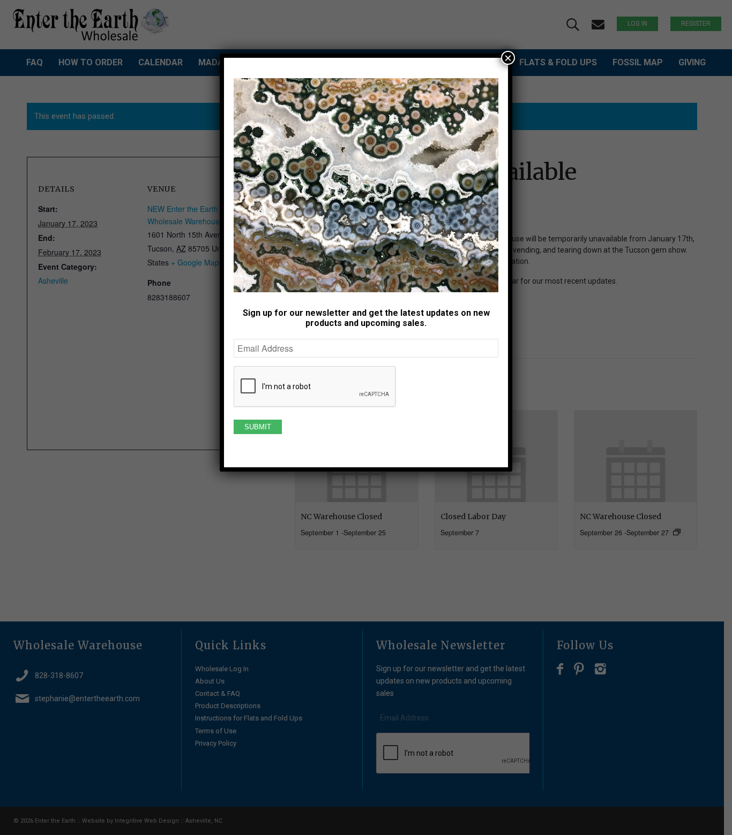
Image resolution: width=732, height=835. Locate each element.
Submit (257, 427)
